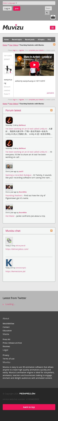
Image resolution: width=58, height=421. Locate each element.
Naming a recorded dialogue (19, 175)
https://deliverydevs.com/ (17, 249)
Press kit (6, 339)
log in (15, 50)
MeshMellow (8, 323)
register (21, 50)
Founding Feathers (14, 195)
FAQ (49, 39)
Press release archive (12, 343)
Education (7, 330)
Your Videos (13, 45)
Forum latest (13, 110)
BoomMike (23, 192)
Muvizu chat (13, 230)
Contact (6, 327)
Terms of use (8, 358)
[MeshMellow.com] (27, 393)
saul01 (21, 171)
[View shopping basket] (53, 17)
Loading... (10, 304)
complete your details (36, 50)
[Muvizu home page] (13, 26)
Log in (7, 8)
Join (16, 8)
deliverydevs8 (20, 246)
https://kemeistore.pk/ (15, 271)
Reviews (6, 346)
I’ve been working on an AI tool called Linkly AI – (27, 152)
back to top (29, 407)
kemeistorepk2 (21, 268)
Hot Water (10, 216)
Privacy (6, 355)
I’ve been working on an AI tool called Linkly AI (26, 128)
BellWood (22, 125)
